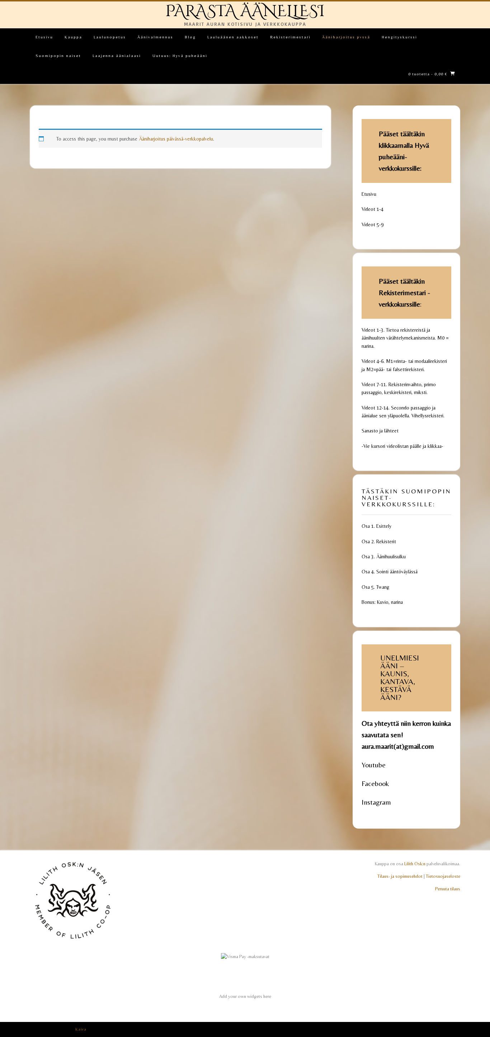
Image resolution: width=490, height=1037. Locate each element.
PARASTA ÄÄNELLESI (245, 11)
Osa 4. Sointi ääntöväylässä (390, 571)
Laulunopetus (110, 37)
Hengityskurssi (399, 37)
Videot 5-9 (372, 224)
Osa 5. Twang (375, 587)
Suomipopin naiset (58, 55)
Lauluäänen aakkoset (233, 37)
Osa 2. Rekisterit (379, 541)
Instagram (376, 802)
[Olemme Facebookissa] (457, 1029)
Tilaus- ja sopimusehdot (400, 876)
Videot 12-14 (375, 408)
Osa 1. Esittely (376, 526)
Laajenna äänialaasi (117, 55)
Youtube (374, 765)
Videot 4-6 (372, 361)
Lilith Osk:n (414, 863)
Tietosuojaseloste (443, 876)
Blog (190, 37)
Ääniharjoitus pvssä (346, 37)
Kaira (80, 1029)
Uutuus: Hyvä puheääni (179, 55)
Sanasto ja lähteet (380, 431)
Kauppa (73, 37)
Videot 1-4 (372, 209)
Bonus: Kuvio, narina (382, 602)
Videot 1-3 (372, 330)
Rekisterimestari (290, 37)
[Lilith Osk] (73, 941)
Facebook (375, 783)
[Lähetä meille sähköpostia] (448, 1029)
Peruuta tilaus (447, 888)
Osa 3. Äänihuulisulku (384, 556)
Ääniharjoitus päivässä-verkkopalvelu (176, 139)
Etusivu (44, 37)
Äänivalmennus (155, 37)
